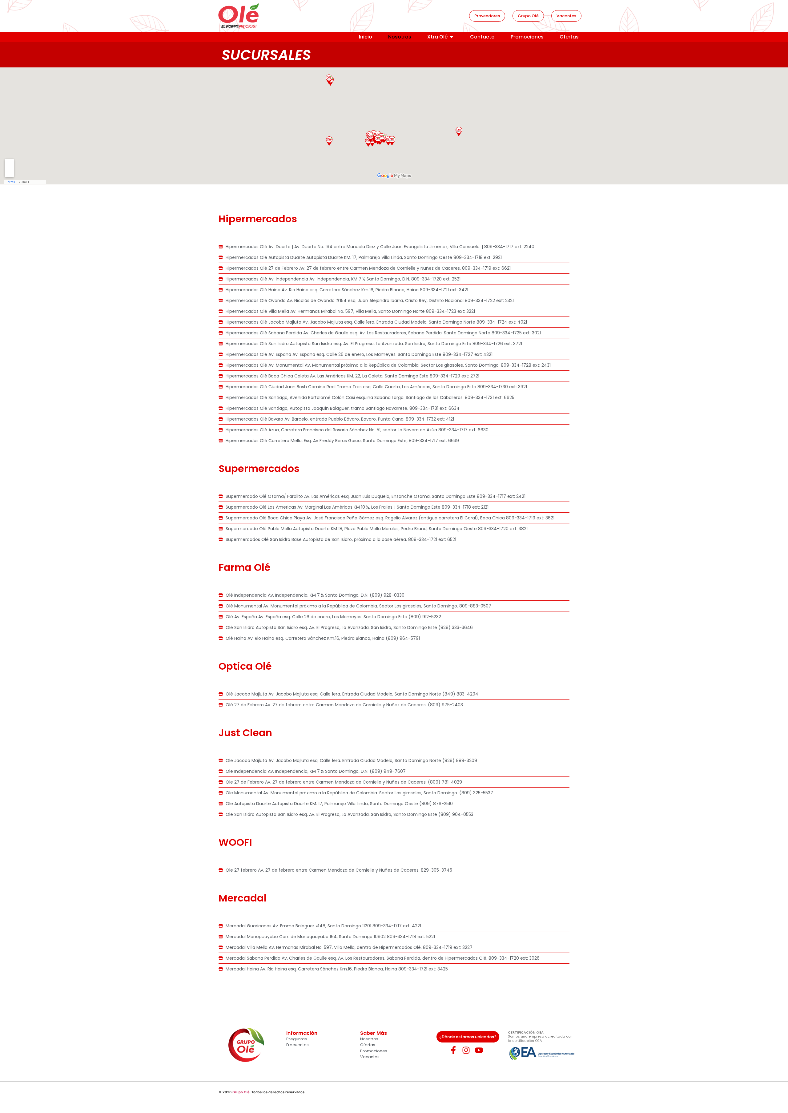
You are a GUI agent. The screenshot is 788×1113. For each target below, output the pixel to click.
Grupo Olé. (241, 1092)
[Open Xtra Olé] (451, 37)
